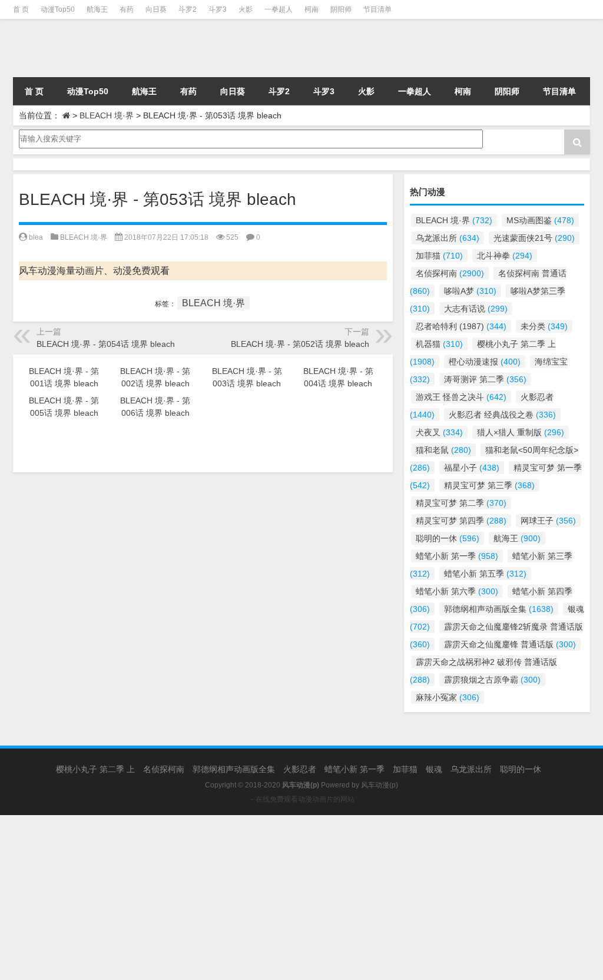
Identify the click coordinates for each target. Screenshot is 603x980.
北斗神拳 (504, 255)
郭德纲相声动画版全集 (499, 609)
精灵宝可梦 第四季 (461, 520)
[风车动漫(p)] (103, 48)
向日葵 (156, 9)
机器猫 (439, 344)
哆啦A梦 (470, 291)
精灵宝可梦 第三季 (489, 485)
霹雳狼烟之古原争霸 (492, 679)
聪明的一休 (447, 538)
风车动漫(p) (379, 785)
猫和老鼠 (443, 450)
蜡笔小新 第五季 (485, 573)
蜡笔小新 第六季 (457, 591)
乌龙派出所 (447, 238)
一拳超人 (278, 9)
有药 (127, 9)
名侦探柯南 (450, 273)
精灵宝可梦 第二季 (461, 503)
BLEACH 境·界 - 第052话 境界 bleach (300, 344)
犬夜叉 (439, 432)
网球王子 (548, 520)
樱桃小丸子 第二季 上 (95, 769)
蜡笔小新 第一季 (457, 556)
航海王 (97, 9)
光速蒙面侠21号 (534, 238)
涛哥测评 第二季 (485, 379)
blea (36, 237)
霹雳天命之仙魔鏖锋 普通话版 (510, 644)
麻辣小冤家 (447, 697)
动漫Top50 (58, 9)
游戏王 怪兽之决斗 (461, 397)
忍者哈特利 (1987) (461, 326)
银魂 (434, 769)
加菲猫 (439, 255)
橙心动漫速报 (485, 361)
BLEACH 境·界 (106, 115)
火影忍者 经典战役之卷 (502, 414)
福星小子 (471, 467)
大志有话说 (476, 308)
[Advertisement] (301, 897)
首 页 (21, 9)
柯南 (311, 9)
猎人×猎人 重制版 (520, 432)
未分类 (544, 326)
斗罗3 (217, 9)
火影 (245, 9)
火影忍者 (299, 769)
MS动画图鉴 (540, 220)
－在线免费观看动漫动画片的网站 (301, 799)
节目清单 (377, 9)
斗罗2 (187, 9)
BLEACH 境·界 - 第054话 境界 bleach (106, 344)
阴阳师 (341, 9)
